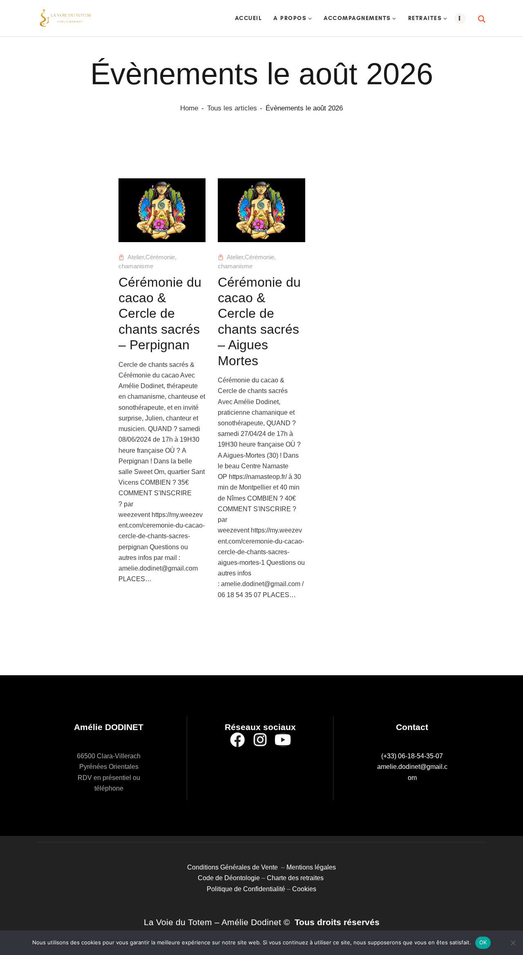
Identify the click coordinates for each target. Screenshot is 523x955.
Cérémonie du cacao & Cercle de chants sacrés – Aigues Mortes (259, 321)
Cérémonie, (161, 257)
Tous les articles (232, 108)
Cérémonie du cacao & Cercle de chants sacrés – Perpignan (159, 314)
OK (483, 942)
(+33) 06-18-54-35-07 (412, 756)
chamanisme (135, 266)
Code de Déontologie (230, 877)
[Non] (513, 943)
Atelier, (136, 257)
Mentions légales (311, 867)
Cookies (304, 888)
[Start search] (482, 19)
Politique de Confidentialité (246, 888)
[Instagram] (260, 740)
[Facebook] (237, 740)
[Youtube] (283, 740)
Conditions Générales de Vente (234, 867)
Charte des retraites (296, 877)
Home (189, 108)
